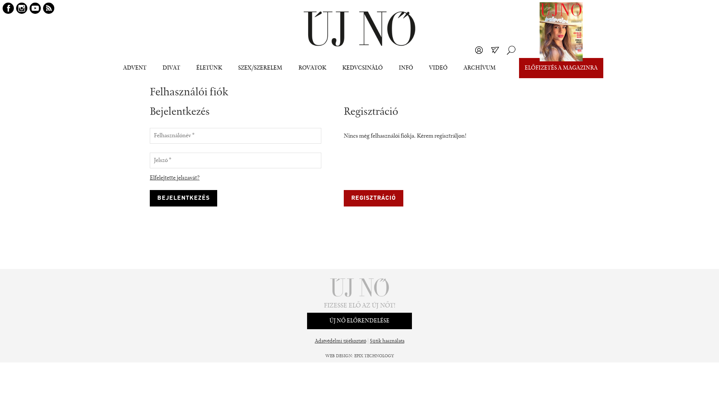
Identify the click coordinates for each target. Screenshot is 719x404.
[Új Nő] (359, 29)
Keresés (511, 50)
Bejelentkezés (479, 50)
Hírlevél (495, 50)
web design (338, 356)
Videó (438, 68)
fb (8, 8)
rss (48, 8)
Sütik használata (387, 341)
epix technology (374, 356)
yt (35, 8)
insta (21, 8)
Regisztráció (373, 198)
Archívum (480, 68)
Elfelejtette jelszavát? (175, 178)
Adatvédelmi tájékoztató (340, 341)
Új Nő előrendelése (359, 321)
